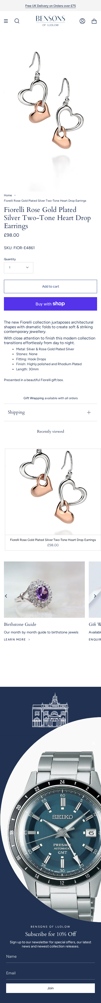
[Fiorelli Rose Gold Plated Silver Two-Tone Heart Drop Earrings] (53, 492)
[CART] (94, 21)
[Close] (93, 743)
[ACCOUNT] (82, 21)
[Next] (95, 596)
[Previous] (6, 596)
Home (8, 195)
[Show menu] (7, 21)
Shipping (16, 412)
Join (50, 988)
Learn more (15, 639)
